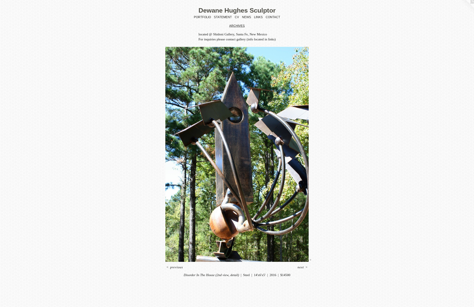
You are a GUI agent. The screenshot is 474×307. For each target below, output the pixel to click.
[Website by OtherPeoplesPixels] (466, 7)
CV (237, 17)
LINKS (258, 17)
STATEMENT (223, 17)
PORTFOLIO (202, 17)
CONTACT (273, 17)
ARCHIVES (237, 25)
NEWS (246, 17)
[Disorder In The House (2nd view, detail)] (237, 154)
